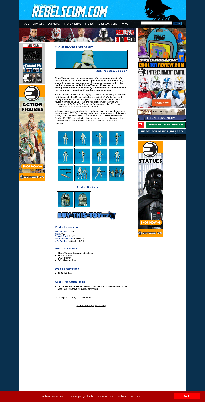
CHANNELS (38, 24)
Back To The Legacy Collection (91, 305)
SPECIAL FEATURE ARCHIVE (161, 118)
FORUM (124, 24)
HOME (26, 24)
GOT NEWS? (54, 24)
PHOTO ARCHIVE (72, 24)
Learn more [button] (134, 396)
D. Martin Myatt (84, 298)
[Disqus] (90, 349)
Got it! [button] (187, 396)
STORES (89, 24)
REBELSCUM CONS (107, 24)
